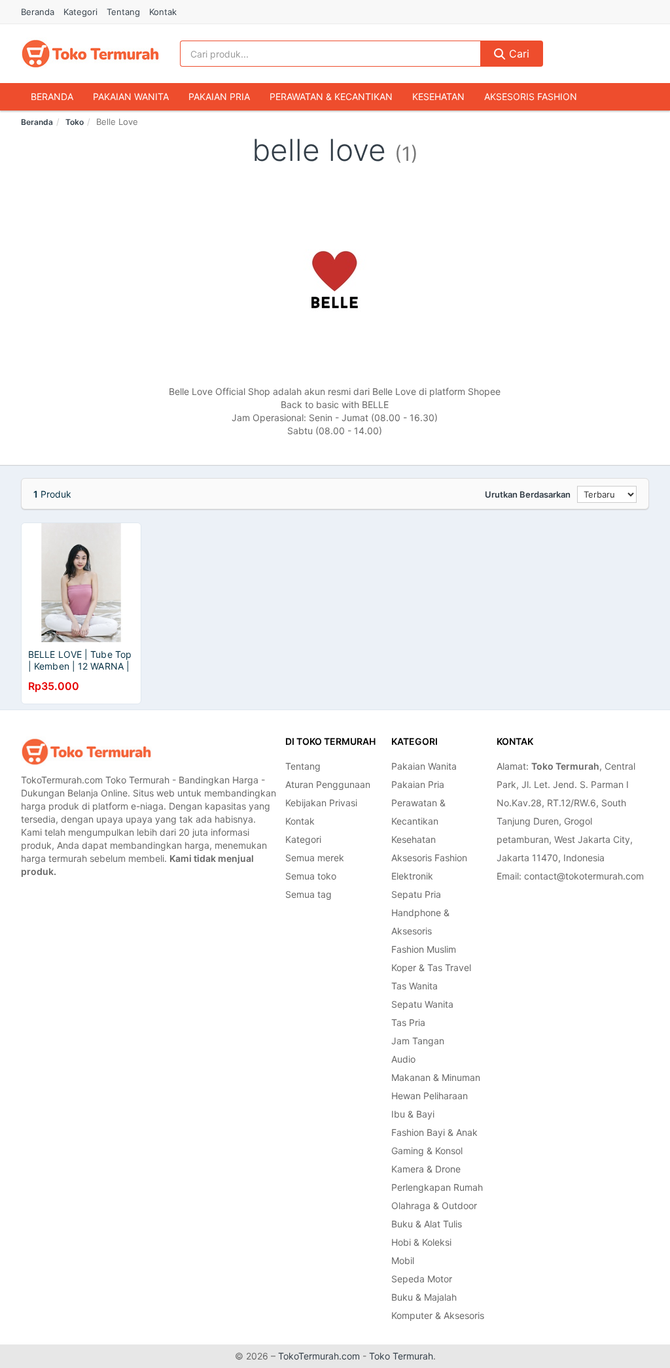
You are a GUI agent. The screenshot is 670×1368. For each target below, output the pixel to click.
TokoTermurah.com (319, 1355)
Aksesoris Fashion (530, 96)
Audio (403, 1059)
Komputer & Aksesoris (437, 1315)
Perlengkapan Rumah (437, 1187)
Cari (517, 53)
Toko (74, 122)
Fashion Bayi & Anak (434, 1132)
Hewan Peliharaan (429, 1095)
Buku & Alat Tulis (426, 1223)
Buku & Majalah (424, 1297)
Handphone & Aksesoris (420, 921)
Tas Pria (408, 1022)
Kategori (80, 12)
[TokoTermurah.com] (90, 53)
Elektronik (412, 875)
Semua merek (314, 857)
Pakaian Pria (219, 96)
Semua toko (310, 875)
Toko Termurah (401, 1355)
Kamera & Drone (426, 1168)
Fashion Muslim (423, 949)
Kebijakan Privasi (321, 802)
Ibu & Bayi (412, 1114)
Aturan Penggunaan (327, 784)
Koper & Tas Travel (431, 967)
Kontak (163, 12)
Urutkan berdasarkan (528, 494)
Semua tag (308, 894)
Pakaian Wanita (131, 96)
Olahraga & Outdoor (434, 1205)
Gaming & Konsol (427, 1150)
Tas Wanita (414, 985)
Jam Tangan (417, 1040)
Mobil (402, 1260)
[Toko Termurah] (86, 751)
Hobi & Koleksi (421, 1242)
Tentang (123, 12)
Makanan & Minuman (435, 1077)
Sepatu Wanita (422, 1004)
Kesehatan (438, 96)
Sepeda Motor (421, 1278)
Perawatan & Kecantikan (331, 96)
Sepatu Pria (416, 894)
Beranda (37, 12)
